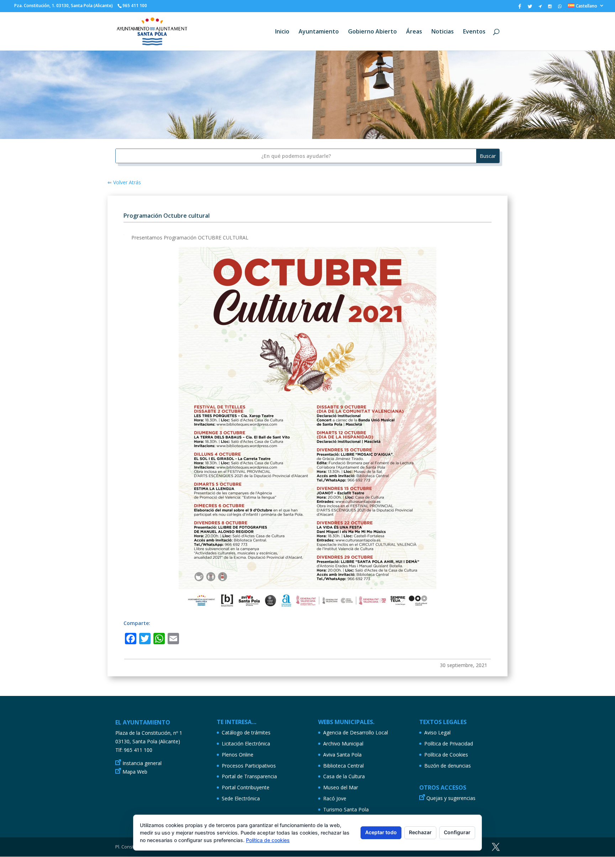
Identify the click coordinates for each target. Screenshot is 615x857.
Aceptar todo (381, 832)
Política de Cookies (446, 754)
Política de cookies (268, 840)
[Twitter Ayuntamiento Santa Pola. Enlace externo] (529, 8)
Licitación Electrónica (246, 743)
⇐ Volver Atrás (124, 182)
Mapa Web (134, 771)
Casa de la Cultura (344, 776)
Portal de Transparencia (249, 776)
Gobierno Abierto (372, 32)
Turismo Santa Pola (346, 809)
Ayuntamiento (319, 32)
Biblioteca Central (343, 765)
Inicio (282, 32)
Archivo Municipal (343, 743)
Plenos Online (237, 754)
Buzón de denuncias (447, 765)
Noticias (442, 32)
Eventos (474, 32)
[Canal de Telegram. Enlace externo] (540, 8)
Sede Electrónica (241, 798)
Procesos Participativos (249, 765)
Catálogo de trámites (246, 732)
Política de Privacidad (448, 743)
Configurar (457, 832)
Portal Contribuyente (245, 787)
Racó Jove (334, 798)
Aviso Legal (437, 732)
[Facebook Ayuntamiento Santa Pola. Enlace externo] (519, 8)
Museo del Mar (340, 787)
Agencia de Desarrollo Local (355, 732)
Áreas (414, 32)
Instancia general (142, 763)
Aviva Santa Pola (342, 754)
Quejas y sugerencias (450, 798)
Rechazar (420, 832)
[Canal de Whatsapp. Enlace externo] (560, 8)
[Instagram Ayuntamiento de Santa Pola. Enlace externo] (550, 8)
